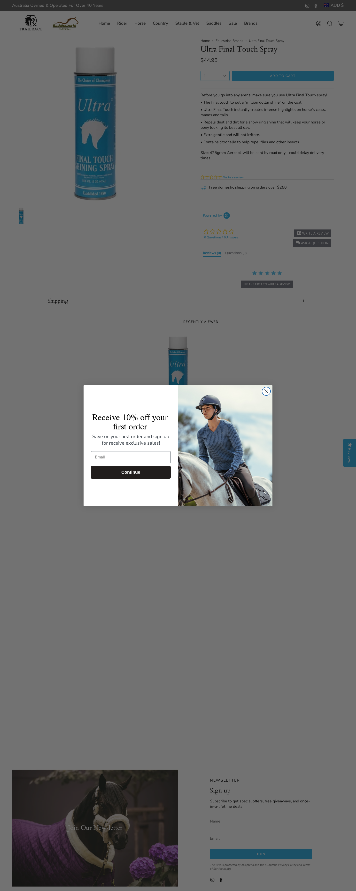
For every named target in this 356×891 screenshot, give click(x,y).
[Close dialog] (266, 391)
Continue (130, 472)
